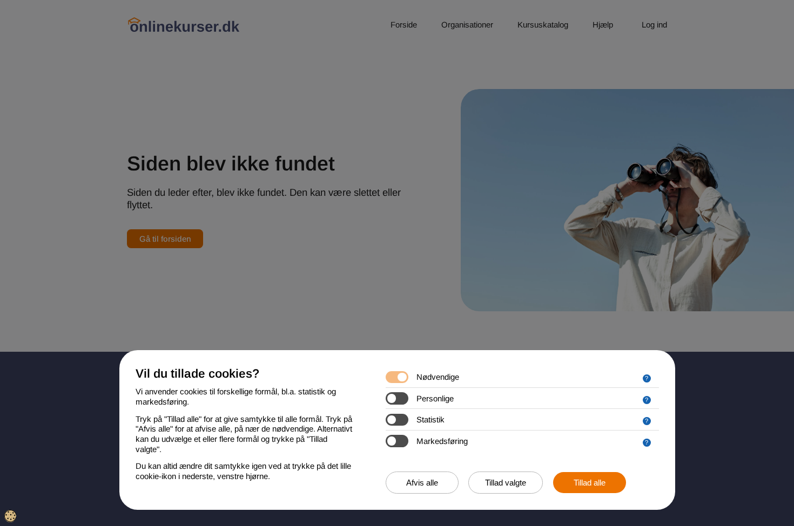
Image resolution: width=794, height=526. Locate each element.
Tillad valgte (505, 482)
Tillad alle (589, 482)
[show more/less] (647, 378)
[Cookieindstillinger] (10, 516)
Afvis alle (422, 482)
